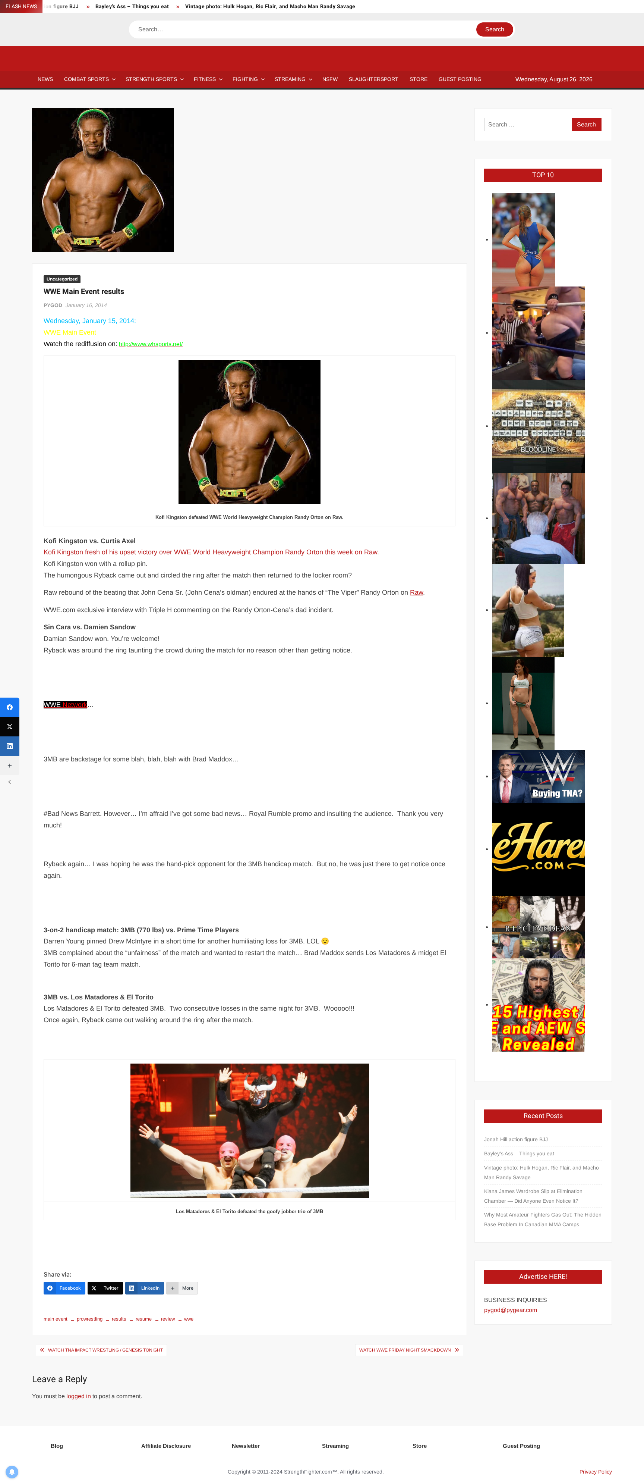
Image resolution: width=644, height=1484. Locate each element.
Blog (57, 1446)
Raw (416, 592)
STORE (418, 79)
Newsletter (246, 1446)
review (168, 1319)
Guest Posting (521, 1446)
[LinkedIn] (9, 746)
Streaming (290, 79)
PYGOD (53, 305)
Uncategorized (62, 279)
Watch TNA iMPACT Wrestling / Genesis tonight (105, 1350)
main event (55, 1319)
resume (144, 1319)
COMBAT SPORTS (86, 79)
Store (420, 1446)
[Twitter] (9, 726)
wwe (188, 1319)
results (119, 1319)
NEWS (45, 79)
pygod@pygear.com (510, 1310)
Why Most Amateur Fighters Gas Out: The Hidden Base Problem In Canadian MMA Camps (543, 1219)
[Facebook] (9, 707)
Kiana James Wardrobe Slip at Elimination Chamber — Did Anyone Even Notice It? (533, 1196)
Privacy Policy (596, 1472)
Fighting (245, 79)
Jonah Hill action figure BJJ (516, 1139)
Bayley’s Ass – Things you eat (132, 6)
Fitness (205, 79)
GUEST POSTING (460, 79)
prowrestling (89, 1319)
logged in (78, 1396)
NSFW (330, 79)
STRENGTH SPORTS (151, 79)
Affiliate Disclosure (166, 1446)
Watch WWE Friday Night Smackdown (405, 1350)
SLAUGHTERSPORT (373, 79)
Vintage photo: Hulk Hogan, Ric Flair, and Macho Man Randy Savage (270, 6)
